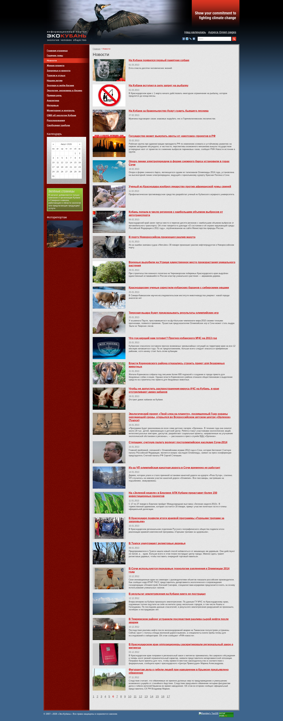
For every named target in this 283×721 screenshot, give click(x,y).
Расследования (56, 120)
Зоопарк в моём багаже (60, 85)
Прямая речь (54, 95)
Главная (96, 49)
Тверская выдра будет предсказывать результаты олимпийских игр (174, 312)
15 (157, 696)
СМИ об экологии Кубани (61, 115)
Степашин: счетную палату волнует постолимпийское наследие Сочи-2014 (178, 442)
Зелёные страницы (61, 191)
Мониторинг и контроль (61, 110)
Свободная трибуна (58, 125)
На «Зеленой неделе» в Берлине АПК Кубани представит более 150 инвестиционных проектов (173, 494)
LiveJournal (190, 38)
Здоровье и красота (58, 70)
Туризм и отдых (56, 75)
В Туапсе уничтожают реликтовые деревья (157, 543)
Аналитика (53, 100)
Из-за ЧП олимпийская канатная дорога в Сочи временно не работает (174, 467)
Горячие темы (55, 55)
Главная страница (57, 50)
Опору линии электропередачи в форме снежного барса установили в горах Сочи (179, 163)
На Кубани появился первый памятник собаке (159, 60)
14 (151, 696)
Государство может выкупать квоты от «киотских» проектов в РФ (172, 136)
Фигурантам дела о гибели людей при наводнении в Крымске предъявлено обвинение (179, 671)
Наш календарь (195, 32)
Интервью (53, 105)
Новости (52, 60)
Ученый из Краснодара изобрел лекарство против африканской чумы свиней (180, 186)
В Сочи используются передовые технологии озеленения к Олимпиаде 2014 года (179, 570)
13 (146, 696)
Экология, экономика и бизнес (64, 90)
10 (129, 696)
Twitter (187, 38)
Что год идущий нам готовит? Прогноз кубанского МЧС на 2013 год (173, 338)
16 (162, 696)
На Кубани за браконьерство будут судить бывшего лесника (168, 110)
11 (135, 696)
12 (140, 696)
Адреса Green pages (222, 32)
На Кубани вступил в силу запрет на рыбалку (158, 85)
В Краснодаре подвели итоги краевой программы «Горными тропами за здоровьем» (176, 520)
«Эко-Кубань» (66, 36)
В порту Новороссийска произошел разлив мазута (162, 237)
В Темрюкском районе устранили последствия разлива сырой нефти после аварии (179, 621)
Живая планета (55, 65)
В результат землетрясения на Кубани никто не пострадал (167, 593)
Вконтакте (194, 38)
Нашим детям (54, 80)
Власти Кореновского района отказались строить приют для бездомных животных (177, 365)
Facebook (183, 38)
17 (168, 696)
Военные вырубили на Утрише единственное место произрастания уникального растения (182, 264)
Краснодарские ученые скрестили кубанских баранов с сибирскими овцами (179, 287)
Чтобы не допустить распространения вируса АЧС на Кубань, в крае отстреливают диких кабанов (174, 390)
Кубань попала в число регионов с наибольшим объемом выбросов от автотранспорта (176, 213)
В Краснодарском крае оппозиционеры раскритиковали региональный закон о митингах (181, 646)
